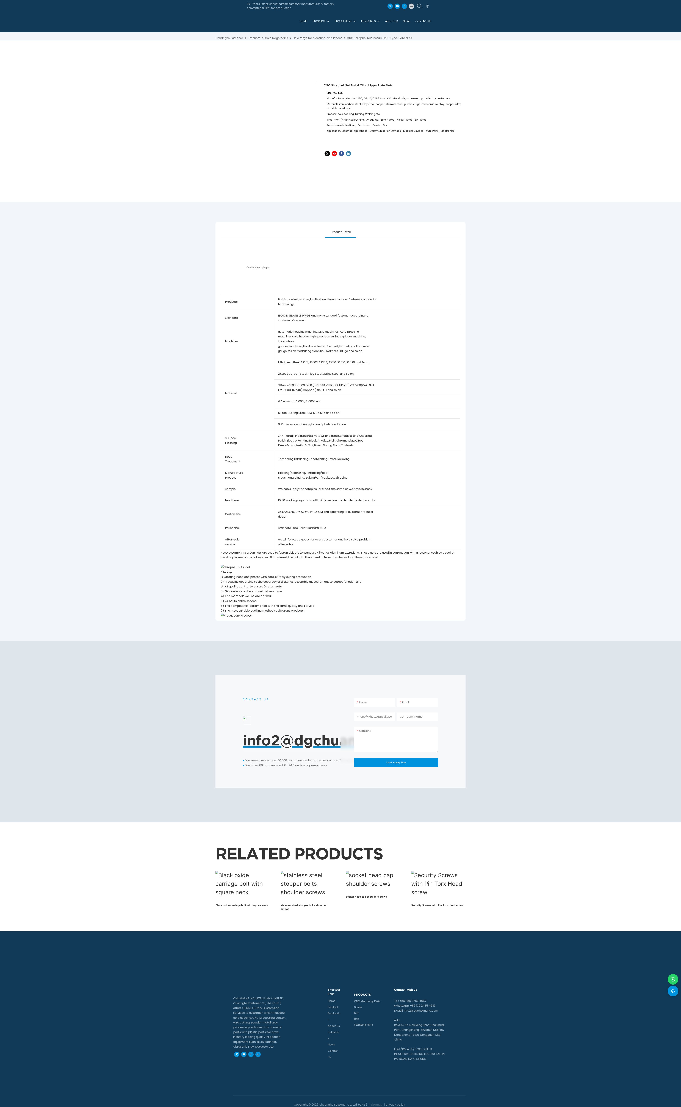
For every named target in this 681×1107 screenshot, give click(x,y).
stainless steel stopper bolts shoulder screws (304, 907)
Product (333, 1007)
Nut (356, 1013)
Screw (358, 1007)
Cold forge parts (276, 38)
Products (254, 38)
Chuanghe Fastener (229, 38)
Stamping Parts (363, 1024)
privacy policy (395, 1105)
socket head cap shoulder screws (366, 896)
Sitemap (376, 1105)
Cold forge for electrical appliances (317, 38)
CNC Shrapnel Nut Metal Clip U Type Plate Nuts (379, 38)
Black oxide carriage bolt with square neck (241, 905)
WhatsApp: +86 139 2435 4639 (415, 1006)
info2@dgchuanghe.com (421, 1011)
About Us (334, 1026)
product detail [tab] (341, 232)
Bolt (356, 1019)
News (331, 1044)
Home (331, 1001)
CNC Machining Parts (367, 1001)
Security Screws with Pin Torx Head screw (437, 905)
